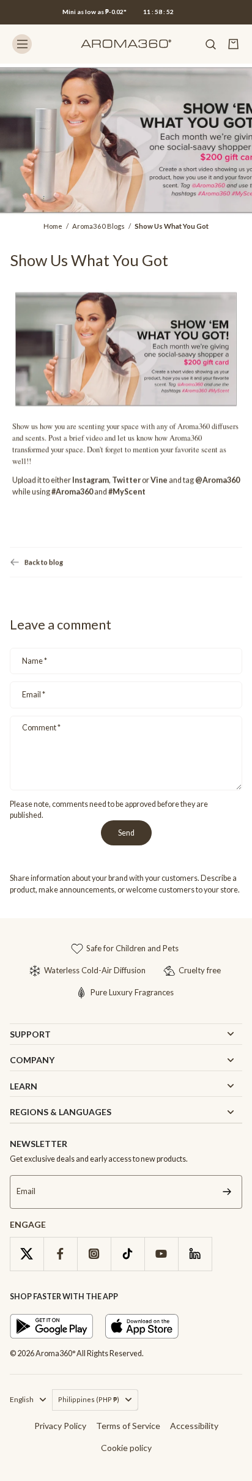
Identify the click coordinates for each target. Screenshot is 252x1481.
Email (33, 694)
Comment (41, 727)
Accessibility (194, 1425)
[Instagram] (94, 1254)
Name (34, 661)
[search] (210, 44)
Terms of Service (128, 1425)
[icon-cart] (234, 44)
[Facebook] (60, 1254)
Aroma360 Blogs (98, 226)
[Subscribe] (227, 1192)
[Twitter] (26, 1254)
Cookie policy (126, 1447)
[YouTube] (161, 1254)
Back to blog (43, 562)
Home (52, 226)
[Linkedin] (195, 1254)
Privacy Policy (60, 1425)
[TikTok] (127, 1254)
